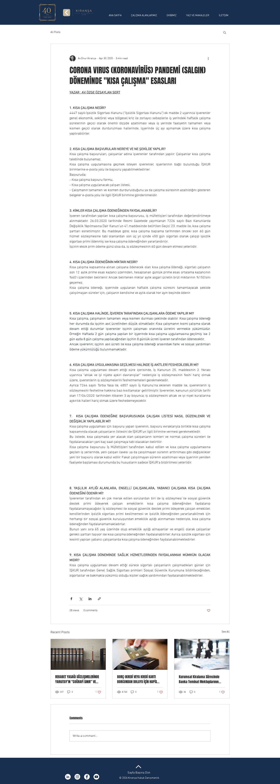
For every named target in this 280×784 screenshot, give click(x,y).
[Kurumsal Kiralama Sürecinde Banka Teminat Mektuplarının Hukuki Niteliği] (201, 654)
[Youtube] (96, 777)
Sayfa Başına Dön (138, 773)
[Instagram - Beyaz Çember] (77, 777)
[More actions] (208, 58)
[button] (224, 32)
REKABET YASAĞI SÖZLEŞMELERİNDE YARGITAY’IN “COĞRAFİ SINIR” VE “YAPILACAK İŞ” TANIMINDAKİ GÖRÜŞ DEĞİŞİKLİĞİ (77, 679)
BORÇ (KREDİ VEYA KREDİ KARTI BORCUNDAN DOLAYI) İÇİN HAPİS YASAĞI (137, 679)
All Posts (55, 32)
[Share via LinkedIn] (90, 599)
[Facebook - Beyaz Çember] (87, 777)
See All (226, 631)
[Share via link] (99, 599)
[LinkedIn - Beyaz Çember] (68, 777)
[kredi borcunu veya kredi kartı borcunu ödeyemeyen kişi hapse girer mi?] (140, 654)
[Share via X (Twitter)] (80, 599)
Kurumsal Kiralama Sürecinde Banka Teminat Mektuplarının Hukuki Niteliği (199, 679)
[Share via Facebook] (71, 599)
